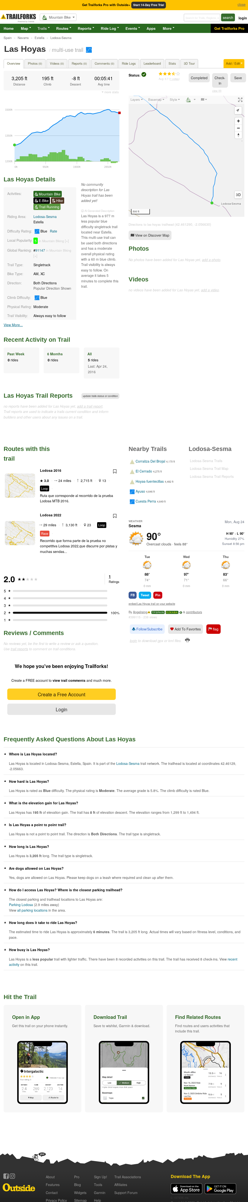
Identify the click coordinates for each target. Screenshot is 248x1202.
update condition (100, 396)
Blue (48, 231)
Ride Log (108, 28)
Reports (84, 28)
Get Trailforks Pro (229, 28)
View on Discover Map (151, 235)
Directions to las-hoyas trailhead (151, 224)
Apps (151, 28)
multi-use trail (67, 49)
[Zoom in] (238, 120)
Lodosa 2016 (50, 470)
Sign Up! (100, 1176)
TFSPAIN (158, 612)
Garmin (99, 1192)
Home (9, 28)
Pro (76, 1176)
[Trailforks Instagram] (12, 1176)
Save (238, 77)
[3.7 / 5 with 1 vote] (169, 74)
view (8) (217, 91)
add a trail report (89, 406)
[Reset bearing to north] (238, 135)
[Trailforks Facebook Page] (6, 1176)
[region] (186, 156)
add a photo (211, 259)
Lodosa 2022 (50, 514)
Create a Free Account (61, 694)
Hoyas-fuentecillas (150, 481)
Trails (42, 28)
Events (131, 28)
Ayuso (140, 491)
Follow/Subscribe (149, 629)
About (50, 1176)
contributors (194, 612)
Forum (126, 1192)
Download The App (190, 1176)
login (243, 18)
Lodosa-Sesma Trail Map (209, 468)
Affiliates (120, 1184)
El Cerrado (144, 471)
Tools (98, 1184)
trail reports (19, 648)
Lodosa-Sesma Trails (206, 460)
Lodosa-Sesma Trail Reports (212, 476)
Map (24, 28)
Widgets (80, 1192)
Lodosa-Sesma (45, 216)
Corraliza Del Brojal (150, 461)
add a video (210, 289)
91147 (40, 250)
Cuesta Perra (146, 501)
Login (61, 709)
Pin (157, 595)
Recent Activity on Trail (37, 339)
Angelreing (140, 612)
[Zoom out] (238, 128)
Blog (77, 1184)
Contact (52, 1192)
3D (238, 194)
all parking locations (32, 910)
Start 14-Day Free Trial (148, 5)
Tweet (145, 595)
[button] (42, 1058)
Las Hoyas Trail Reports (38, 395)
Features (53, 1184)
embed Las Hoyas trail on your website (152, 603)
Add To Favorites (187, 629)
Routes (62, 28)
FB (133, 595)
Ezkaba (172, 612)
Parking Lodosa (21, 904)
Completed (199, 77)
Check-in (220, 80)
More (167, 28)
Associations (127, 1176)
